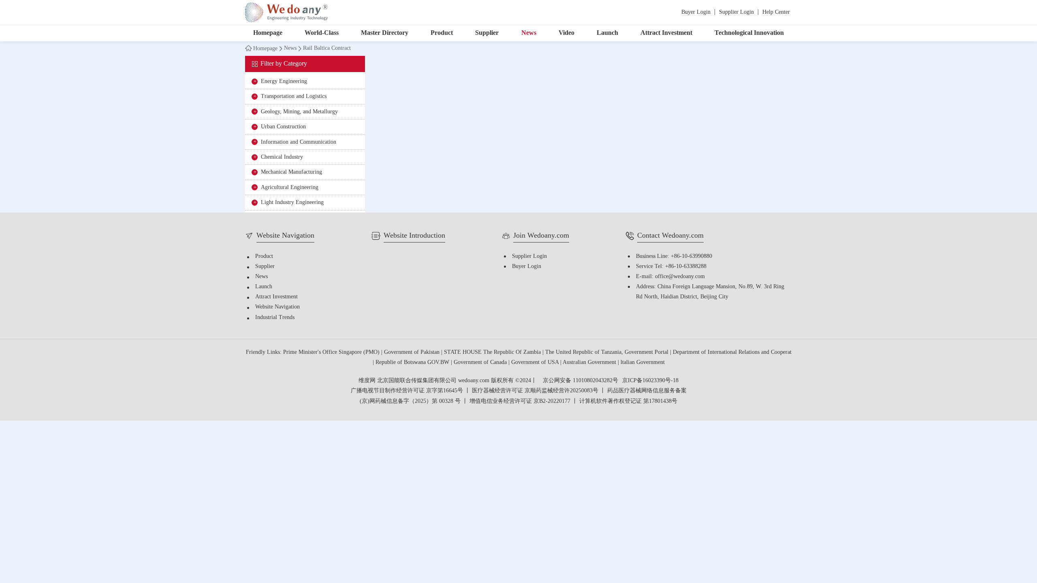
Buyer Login (696, 12)
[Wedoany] (286, 12)
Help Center (776, 12)
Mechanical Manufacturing (291, 172)
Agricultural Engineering (289, 188)
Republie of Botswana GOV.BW (413, 363)
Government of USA (535, 363)
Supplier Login (736, 12)
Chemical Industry (282, 157)
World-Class (322, 33)
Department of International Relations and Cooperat (732, 352)
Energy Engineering (284, 82)
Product (442, 33)
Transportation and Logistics (293, 97)
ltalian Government (643, 363)
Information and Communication (298, 142)
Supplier (487, 33)
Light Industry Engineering (292, 203)
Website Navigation (277, 307)
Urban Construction (283, 127)
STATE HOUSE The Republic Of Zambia (493, 352)
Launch (607, 33)
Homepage (267, 33)
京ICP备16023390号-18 (650, 381)
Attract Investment (666, 33)
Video (566, 33)
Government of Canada (481, 363)
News (528, 33)
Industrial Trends (274, 318)
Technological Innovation (749, 33)
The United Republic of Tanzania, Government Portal (607, 352)
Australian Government (590, 363)
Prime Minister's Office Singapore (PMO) (332, 352)
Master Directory (384, 33)
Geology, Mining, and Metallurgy (299, 112)
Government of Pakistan (412, 352)
